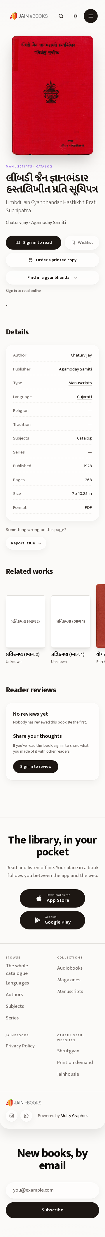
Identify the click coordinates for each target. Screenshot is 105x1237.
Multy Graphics (74, 1115)
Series (12, 1018)
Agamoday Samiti (75, 369)
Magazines (68, 980)
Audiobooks (70, 968)
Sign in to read (37, 242)
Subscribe (52, 1210)
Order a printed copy (56, 260)
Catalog (84, 438)
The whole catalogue (17, 969)
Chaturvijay (81, 355)
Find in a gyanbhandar (49, 277)
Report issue (23, 543)
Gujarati (84, 396)
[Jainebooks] (27, 16)
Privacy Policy (20, 1046)
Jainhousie (68, 1074)
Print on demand (75, 1062)
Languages (17, 983)
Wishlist (85, 242)
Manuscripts (80, 383)
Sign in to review (35, 766)
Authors (14, 995)
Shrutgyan (68, 1051)
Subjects (15, 1006)
